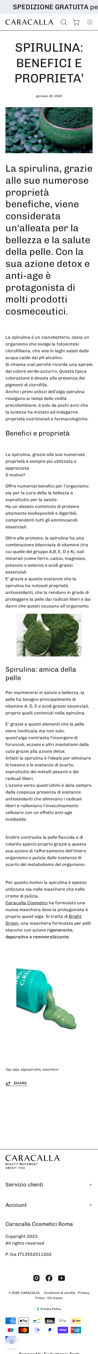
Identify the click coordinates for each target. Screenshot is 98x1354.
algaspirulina (31, 1069)
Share (20, 1083)
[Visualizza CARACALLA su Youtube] (61, 1278)
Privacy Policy (51, 1309)
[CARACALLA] (29, 22)
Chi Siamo (55, 1298)
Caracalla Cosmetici (26, 902)
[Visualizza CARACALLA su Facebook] (49, 1278)
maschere (50, 1069)
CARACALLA (30, 1293)
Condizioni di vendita (59, 1293)
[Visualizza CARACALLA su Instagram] (36, 1278)
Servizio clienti (24, 1184)
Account (16, 1205)
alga (16, 1069)
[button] (63, 22)
